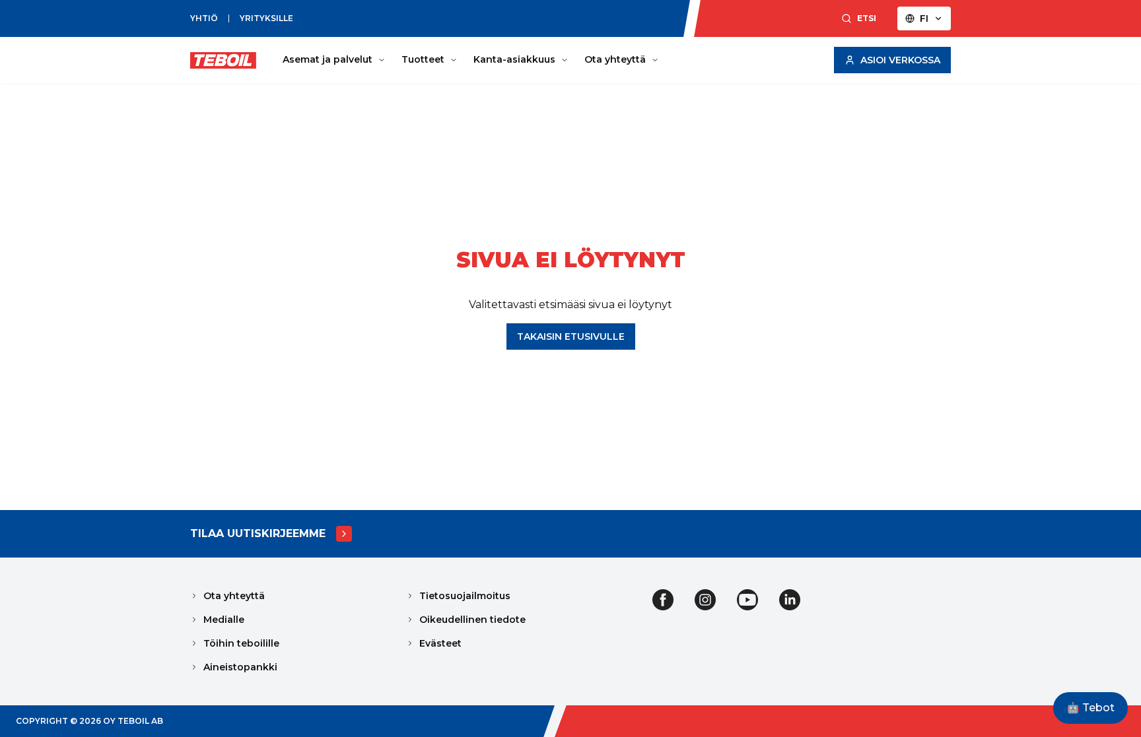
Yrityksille (266, 18)
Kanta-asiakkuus (514, 59)
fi (924, 18)
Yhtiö (204, 18)
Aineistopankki (240, 667)
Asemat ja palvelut (327, 59)
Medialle (223, 619)
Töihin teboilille (241, 643)
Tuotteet (422, 59)
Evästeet (440, 643)
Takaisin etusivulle (571, 336)
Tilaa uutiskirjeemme (258, 533)
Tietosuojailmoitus (464, 596)
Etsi (866, 18)
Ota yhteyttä (615, 59)
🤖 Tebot (1090, 707)
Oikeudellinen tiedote (472, 619)
